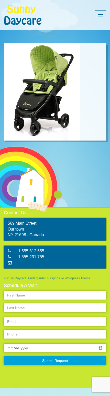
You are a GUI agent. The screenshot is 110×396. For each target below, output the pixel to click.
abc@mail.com (28, 263)
